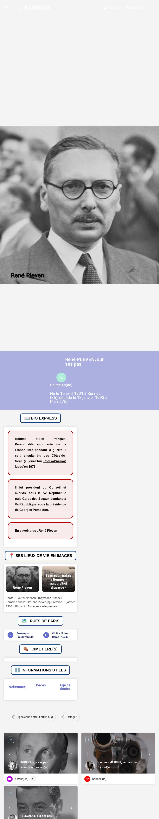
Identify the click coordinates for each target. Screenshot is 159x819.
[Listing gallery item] (22, 579)
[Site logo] (34, 8)
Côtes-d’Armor (54, 461)
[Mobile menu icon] (6, 8)
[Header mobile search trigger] (152, 7)
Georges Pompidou (33, 509)
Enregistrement (136, 7)
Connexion (115, 7)
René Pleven (48, 530)
